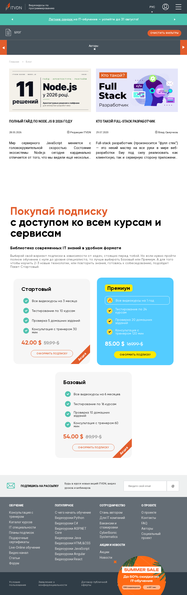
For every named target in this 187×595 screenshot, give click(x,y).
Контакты (148, 518)
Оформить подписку (51, 353)
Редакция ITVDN (80, 132)
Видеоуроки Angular (70, 554)
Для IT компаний (112, 518)
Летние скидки (61, 19)
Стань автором (111, 512)
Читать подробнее (50, 90)
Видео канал (18, 553)
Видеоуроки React (68, 559)
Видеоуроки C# (66, 523)
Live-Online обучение (24, 547)
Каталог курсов (20, 522)
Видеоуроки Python (69, 518)
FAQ (144, 523)
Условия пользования (17, 584)
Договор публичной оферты (94, 584)
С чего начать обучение (73, 512)
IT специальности (22, 527)
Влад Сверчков (168, 132)
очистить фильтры (164, 33)
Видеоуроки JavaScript (72, 548)
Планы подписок (21, 532)
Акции (104, 552)
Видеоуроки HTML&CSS (73, 543)
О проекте (148, 512)
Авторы (147, 528)
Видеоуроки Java (68, 538)
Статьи (14, 558)
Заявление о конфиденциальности (53, 584)
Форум (14, 563)
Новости (106, 557)
